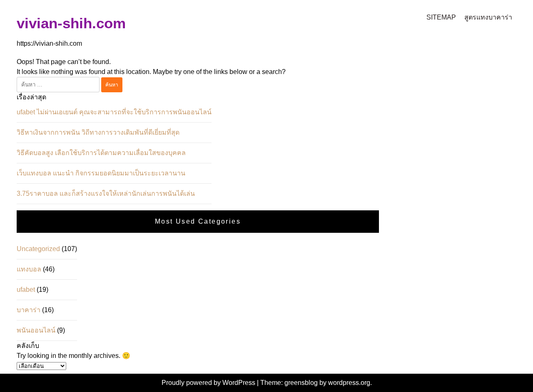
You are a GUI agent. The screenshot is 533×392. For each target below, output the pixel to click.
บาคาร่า (28, 309)
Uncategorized (38, 248)
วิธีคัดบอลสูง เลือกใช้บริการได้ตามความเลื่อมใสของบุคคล (101, 152)
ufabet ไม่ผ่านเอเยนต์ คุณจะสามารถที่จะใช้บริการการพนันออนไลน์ (114, 112)
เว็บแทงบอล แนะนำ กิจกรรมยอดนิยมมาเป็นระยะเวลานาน (101, 173)
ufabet (26, 289)
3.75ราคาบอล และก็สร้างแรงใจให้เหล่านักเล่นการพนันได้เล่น (106, 193)
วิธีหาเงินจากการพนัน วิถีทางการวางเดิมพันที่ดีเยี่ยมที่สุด (98, 132)
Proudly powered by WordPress (209, 382)
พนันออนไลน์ (36, 330)
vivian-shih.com (71, 23)
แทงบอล (29, 269)
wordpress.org (349, 382)
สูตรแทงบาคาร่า (488, 17)
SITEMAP (441, 17)
